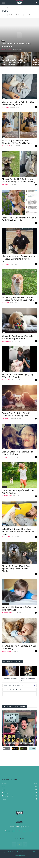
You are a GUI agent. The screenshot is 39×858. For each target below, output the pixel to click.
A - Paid (5, 15)
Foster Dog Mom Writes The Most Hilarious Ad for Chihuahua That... (18, 298)
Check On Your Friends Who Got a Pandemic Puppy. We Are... (18, 337)
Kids (4, 642)
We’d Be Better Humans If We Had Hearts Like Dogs (17, 453)
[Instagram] (20, 844)
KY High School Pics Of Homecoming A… (13, 685)
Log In (4, 852)
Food (10, 15)
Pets (3, 40)
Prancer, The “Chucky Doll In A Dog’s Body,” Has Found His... (19, 219)
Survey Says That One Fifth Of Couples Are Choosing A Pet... (16, 414)
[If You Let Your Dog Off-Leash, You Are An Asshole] (19, 475)
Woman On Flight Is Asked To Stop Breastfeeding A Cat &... (18, 103)
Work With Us (12, 852)
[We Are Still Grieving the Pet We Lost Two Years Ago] (19, 592)
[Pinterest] (25, 844)
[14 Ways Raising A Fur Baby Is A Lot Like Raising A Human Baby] (19, 630)
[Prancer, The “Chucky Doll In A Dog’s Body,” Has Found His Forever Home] (19, 202)
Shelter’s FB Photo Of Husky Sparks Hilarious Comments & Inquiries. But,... (18, 259)
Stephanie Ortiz (6, 380)
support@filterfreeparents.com (23, 831)
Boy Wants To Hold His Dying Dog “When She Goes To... (18, 375)
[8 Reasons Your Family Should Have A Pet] (19, 35)
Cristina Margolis (6, 651)
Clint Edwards (5, 418)
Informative (28, 15)
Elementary (5, 604)
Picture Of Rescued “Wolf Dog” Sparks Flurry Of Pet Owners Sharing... (16, 568)
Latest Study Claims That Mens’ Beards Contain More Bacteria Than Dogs (18, 531)
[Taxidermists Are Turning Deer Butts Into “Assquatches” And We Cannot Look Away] (15, 60)
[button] (3, 2)
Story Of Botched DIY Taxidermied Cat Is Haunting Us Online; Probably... (19, 180)
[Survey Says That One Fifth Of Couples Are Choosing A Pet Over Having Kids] (19, 398)
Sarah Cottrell (6, 146)
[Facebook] (14, 844)
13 (36, 495)
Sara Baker (5, 184)
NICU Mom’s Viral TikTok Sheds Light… (13, 694)
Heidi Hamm (5, 107)
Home (3, 8)
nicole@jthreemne (7, 457)
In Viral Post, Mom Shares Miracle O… (13, 689)
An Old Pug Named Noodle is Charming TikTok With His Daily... (17, 141)
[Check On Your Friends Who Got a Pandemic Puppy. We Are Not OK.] (19, 320)
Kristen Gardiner (6, 341)
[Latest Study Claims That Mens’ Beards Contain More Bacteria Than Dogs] (19, 513)
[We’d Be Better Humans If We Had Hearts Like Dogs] (19, 436)
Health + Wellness (18, 15)
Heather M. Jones (7, 495)
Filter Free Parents (7, 49)
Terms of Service (22, 852)
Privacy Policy (32, 852)
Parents (4, 487)
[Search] (36, 2)
